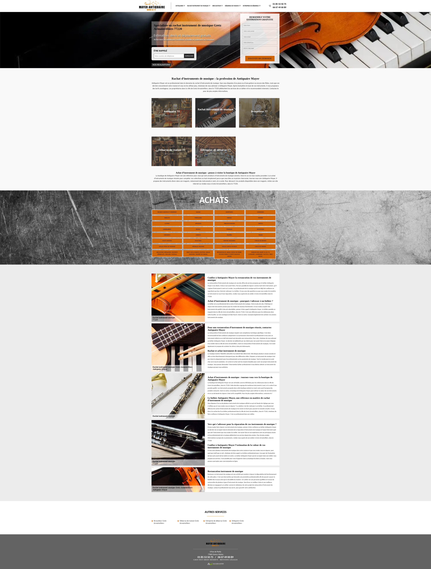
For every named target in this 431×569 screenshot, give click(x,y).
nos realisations (161, 65)
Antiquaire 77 (180, 6)
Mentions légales (229, 560)
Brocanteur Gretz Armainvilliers (160, 522)
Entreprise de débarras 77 (252, 6)
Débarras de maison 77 (233, 6)
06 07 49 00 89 (279, 7)
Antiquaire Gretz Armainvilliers (238, 522)
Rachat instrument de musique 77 (198, 6)
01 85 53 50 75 (279, 4)
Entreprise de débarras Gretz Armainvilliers (216, 522)
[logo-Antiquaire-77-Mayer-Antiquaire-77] (152, 6)
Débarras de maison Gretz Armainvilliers (189, 522)
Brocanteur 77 (217, 6)
